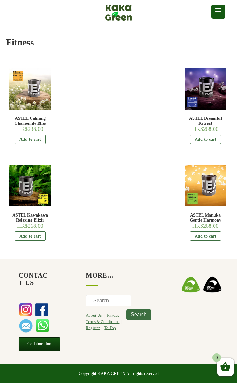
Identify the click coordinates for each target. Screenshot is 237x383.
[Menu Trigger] (218, 12)
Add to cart (30, 139)
